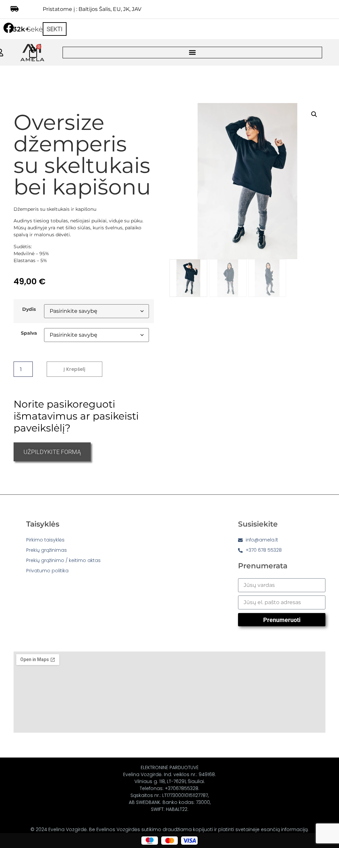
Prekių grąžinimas (46, 550)
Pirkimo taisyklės (45, 540)
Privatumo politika (47, 570)
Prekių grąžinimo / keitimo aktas (63, 560)
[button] (192, 52)
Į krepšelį (74, 369)
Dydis (29, 309)
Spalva (29, 333)
